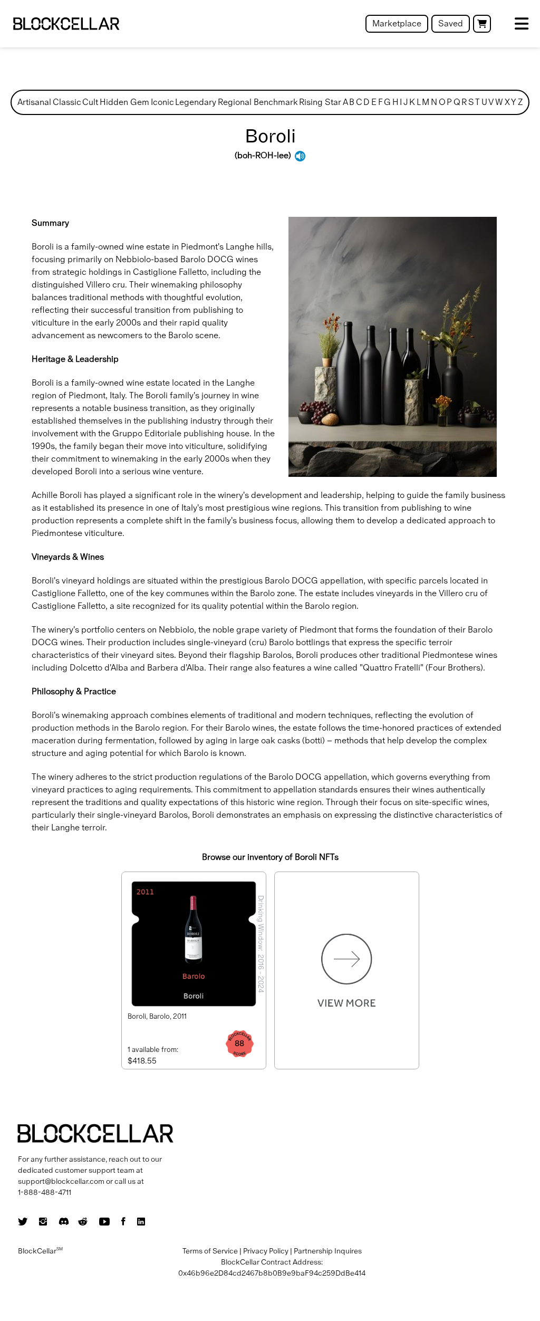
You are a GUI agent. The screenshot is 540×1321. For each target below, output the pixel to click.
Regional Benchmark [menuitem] (258, 102)
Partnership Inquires (328, 1251)
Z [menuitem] (520, 102)
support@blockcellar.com (61, 1181)
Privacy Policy (265, 1251)
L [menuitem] (419, 102)
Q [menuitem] (457, 102)
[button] (482, 24)
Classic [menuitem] (67, 102)
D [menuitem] (366, 102)
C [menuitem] (359, 102)
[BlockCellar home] (66, 24)
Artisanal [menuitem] (34, 102)
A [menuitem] (345, 102)
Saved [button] (450, 23)
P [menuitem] (449, 102)
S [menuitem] (471, 102)
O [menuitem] (442, 102)
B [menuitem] (351, 102)
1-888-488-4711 (44, 1192)
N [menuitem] (434, 102)
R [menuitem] (464, 102)
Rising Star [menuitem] (320, 102)
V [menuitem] (491, 102)
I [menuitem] (401, 102)
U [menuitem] (484, 102)
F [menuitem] (380, 102)
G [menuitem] (387, 102)
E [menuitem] (374, 102)
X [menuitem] (507, 102)
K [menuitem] (412, 102)
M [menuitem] (425, 102)
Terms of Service (210, 1251)
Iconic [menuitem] (162, 102)
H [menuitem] (395, 102)
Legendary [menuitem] (195, 102)
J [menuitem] (405, 102)
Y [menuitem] (513, 102)
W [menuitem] (499, 102)
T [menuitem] (477, 102)
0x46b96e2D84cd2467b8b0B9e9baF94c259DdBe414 (271, 1273)
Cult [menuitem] (90, 102)
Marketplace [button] (396, 23)
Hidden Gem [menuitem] (124, 102)
